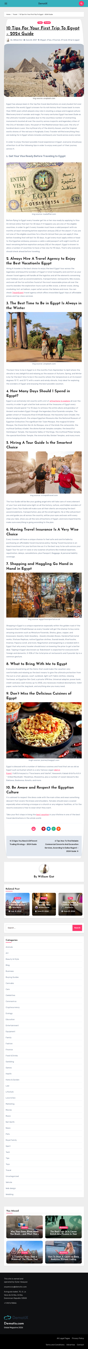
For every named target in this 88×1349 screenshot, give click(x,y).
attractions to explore (60, 401)
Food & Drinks (12, 1056)
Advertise (70, 1345)
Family (8, 1037)
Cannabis (10, 983)
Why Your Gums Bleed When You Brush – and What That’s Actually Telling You (24, 1234)
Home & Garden (12, 1080)
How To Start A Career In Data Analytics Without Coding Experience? (63, 1259)
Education (10, 1019)
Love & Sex (10, 1098)
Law (7, 1086)
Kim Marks (69, 907)
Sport (8, 1146)
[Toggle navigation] (6, 3)
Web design (11, 1188)
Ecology (9, 1013)
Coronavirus (11, 1001)
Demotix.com (14, 1323)
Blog (8, 965)
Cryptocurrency (13, 1007)
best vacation (42, 814)
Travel (47, 23)
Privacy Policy (78, 1338)
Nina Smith (16, 907)
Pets (8, 1134)
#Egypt (43, 40)
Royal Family (11, 1140)
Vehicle (9, 1182)
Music (8, 1116)
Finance (9, 1050)
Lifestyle (10, 1092)
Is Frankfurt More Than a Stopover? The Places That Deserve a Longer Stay (24, 1259)
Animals (9, 947)
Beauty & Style (12, 959)
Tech (8, 1152)
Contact (80, 1345)
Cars (8, 989)
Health (9, 1074)
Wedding (9, 1194)
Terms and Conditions (55, 1345)
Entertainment (12, 1025)
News (8, 1128)
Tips (40, 23)
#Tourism (56, 40)
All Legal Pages (63, 1338)
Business (10, 971)
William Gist (17, 40)
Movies (9, 1110)
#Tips (49, 40)
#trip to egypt (74, 40)
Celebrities (10, 995)
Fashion (9, 1044)
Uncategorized (12, 1176)
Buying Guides (12, 977)
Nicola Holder (44, 907)
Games (9, 1068)
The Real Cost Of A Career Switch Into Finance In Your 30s (63, 1234)
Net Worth (10, 1122)
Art (7, 953)
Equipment (10, 1031)
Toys (8, 1164)
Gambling (10, 1062)
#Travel (64, 40)
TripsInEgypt (18, 292)
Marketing (10, 1104)
